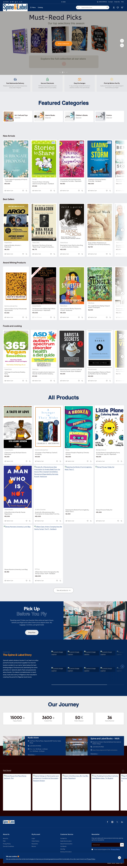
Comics (109, 115)
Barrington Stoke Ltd (101, 449)
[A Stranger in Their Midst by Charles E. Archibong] (48, 427)
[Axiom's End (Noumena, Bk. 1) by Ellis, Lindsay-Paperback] (76, 788)
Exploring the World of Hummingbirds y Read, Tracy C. (77, 510)
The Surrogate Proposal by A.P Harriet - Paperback (15, 180)
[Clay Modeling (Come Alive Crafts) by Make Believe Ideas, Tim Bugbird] (105, 788)
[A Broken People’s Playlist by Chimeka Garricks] (79, 427)
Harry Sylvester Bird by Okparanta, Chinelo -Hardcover (70, 309)
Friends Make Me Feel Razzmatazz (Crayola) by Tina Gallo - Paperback (70, 180)
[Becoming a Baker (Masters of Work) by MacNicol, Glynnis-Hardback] (99, 349)
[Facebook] (107, 822)
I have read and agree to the (106, 849)
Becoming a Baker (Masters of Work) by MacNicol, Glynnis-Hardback (99, 373)
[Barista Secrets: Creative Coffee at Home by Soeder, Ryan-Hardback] (72, 349)
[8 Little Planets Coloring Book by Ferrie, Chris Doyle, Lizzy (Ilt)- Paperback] (109, 427)
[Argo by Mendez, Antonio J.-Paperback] (16, 222)
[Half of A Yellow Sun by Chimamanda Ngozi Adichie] (16, 285)
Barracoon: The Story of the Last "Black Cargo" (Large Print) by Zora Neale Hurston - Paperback (42, 246)
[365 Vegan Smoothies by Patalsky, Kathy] (16, 349)
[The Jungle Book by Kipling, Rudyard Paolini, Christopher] (99, 284)
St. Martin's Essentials (40, 509)
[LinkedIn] (122, 822)
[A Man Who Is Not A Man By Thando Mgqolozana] (18, 487)
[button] (122, 45)
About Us (6, 834)
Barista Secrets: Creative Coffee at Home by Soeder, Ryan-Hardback (71, 370)
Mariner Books (63, 305)
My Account (36, 834)
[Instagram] (112, 822)
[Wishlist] (118, 7)
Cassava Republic (36, 305)
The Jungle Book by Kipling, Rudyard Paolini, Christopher (99, 306)
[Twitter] (117, 822)
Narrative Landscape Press (10, 305)
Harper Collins (35, 242)
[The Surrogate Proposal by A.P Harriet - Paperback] (16, 159)
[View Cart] (122, 7)
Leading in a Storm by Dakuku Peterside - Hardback (97, 180)
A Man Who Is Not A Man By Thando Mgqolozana (14, 513)
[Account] (114, 7)
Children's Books (82, 115)
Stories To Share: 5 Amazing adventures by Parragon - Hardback (43, 182)
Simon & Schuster (92, 369)
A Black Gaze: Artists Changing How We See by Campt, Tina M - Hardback (47, 572)
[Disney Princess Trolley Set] (109, 487)
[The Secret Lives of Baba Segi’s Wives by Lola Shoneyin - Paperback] (44, 285)
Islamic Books (50, 115)
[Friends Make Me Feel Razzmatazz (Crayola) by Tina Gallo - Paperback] (72, 159)
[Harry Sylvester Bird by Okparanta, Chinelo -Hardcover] (72, 285)
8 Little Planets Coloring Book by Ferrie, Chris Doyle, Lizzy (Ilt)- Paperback (108, 453)
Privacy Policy (91, 859)
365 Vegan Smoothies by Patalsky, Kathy (14, 373)
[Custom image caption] (58, 653)
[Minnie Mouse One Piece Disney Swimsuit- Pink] (17, 788)
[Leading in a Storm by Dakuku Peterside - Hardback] (99, 159)
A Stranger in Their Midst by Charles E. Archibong (46, 453)
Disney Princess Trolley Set (104, 510)
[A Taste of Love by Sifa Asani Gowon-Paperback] (18, 427)
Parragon (34, 179)
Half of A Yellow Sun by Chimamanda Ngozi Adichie (15, 309)
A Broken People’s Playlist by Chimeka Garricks (77, 453)
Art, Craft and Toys (21, 115)
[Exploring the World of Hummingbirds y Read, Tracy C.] (79, 487)
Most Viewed (7, 770)
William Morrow (64, 242)
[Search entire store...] (107, 7)
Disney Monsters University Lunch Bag (16, 569)
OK (119, 857)
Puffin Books (91, 303)
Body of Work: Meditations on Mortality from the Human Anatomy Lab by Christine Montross (99, 243)
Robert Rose (35, 369)
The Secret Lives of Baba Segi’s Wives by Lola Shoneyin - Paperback (43, 309)
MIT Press (37, 569)
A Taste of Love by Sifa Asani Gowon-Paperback (15, 453)
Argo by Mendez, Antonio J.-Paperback (12, 246)
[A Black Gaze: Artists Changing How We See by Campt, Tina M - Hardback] (48, 546)
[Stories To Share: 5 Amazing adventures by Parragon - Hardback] (44, 159)
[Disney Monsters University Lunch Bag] (18, 546)
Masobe (67, 449)
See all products (62, 590)
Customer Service (66, 834)
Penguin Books (8, 242)
